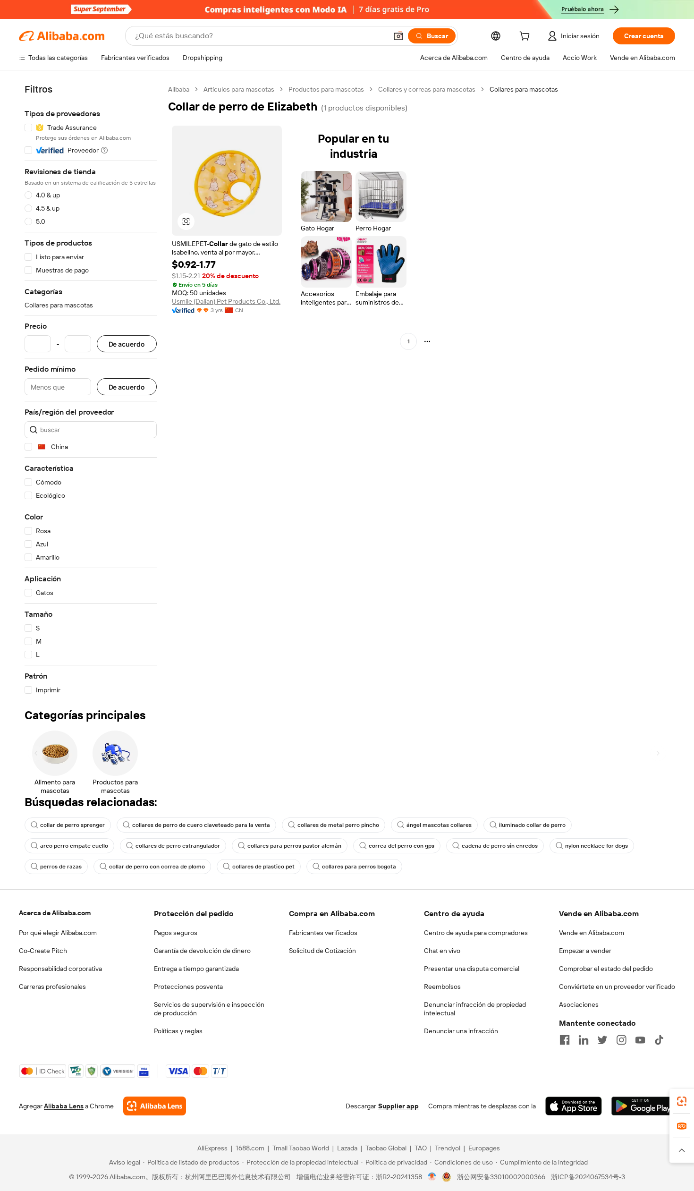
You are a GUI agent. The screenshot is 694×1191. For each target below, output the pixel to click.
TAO (421, 1148)
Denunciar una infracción (461, 1031)
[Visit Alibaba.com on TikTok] (659, 1040)
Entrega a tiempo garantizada (196, 968)
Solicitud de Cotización (322, 950)
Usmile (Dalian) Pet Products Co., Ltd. (226, 301)
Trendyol (447, 1148)
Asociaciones (579, 1004)
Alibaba (178, 89)
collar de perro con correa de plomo (157, 866)
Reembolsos (442, 986)
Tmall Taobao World (300, 1148)
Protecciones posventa (188, 986)
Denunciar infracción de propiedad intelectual (475, 1009)
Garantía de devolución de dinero (202, 950)
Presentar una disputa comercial (471, 968)
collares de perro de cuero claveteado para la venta (201, 825)
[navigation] (91, 389)
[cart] (526, 37)
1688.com (250, 1148)
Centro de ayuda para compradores (476, 932)
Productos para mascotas (326, 89)
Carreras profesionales (52, 986)
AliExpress (212, 1148)
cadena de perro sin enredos (500, 845)
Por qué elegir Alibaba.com (58, 932)
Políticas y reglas (178, 1031)
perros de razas (61, 866)
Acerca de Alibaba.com (55, 913)
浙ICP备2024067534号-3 (588, 1177)
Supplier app (398, 1106)
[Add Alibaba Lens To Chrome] (154, 1106)
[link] (681, 1101)
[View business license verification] (432, 1177)
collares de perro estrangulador (177, 845)
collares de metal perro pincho (338, 825)
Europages (484, 1148)
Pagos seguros (175, 932)
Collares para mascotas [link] (524, 89)
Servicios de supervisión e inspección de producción (209, 1009)
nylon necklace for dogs (596, 845)
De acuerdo (127, 344)
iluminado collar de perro (532, 825)
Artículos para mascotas (238, 89)
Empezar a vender (585, 950)
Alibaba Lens (64, 1106)
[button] (398, 36)
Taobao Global (385, 1148)
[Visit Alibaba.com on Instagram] (621, 1040)
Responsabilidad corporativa (60, 968)
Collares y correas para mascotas (426, 89)
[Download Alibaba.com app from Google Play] (643, 1106)
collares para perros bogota (359, 866)
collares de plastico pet (263, 866)
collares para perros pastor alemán (294, 845)
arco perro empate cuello (74, 845)
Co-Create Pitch (43, 950)
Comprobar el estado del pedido (606, 968)
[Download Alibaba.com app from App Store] (573, 1106)
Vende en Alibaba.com (591, 932)
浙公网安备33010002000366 (501, 1177)
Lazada (347, 1148)
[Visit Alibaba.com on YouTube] (640, 1040)
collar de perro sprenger (72, 825)
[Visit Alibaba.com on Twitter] (602, 1040)
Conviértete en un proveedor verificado (617, 986)
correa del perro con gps (401, 845)
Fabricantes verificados (323, 932)
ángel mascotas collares (439, 825)
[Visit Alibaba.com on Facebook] (564, 1040)
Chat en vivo (442, 950)
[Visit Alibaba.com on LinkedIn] (583, 1040)
